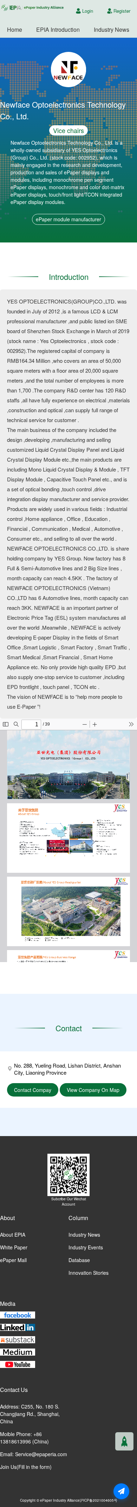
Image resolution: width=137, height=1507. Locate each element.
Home (14, 29)
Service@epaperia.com (41, 1454)
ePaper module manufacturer (68, 219)
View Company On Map (93, 1089)
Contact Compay (32, 1089)
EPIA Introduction (58, 29)
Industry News (111, 29)
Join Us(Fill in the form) (26, 1466)
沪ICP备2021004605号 (98, 1500)
